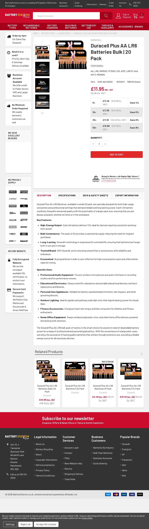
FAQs (67, 458)
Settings (10, 524)
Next (42, 113)
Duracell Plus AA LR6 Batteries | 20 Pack (75, 387)
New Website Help (73, 463)
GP (123, 454)
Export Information (126, 195)
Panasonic (127, 459)
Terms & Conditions (45, 475)
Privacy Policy (42, 470)
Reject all (25, 524)
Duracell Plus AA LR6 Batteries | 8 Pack (103, 387)
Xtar (124, 475)
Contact (68, 452)
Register (127, 17)
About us (40, 444)
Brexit (39, 454)
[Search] (106, 15)
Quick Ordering (78, 4)
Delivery (103, 4)
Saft (124, 465)
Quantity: (96, 137)
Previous (42, 41)
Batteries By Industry (103, 447)
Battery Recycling (44, 449)
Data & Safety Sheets (95, 195)
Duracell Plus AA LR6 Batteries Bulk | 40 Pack (47, 388)
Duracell (126, 444)
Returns (68, 468)
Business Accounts (63, 4)
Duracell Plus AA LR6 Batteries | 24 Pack (131, 387)
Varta (124, 470)
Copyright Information (46, 459)
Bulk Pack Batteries (102, 452)
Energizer (126, 449)
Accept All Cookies (46, 524)
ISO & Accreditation (45, 465)
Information (92, 4)
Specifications (67, 195)
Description (44, 195)
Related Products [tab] (49, 351)
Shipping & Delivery (73, 473)
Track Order (111, 4)
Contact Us (122, 4)
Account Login (71, 447)
